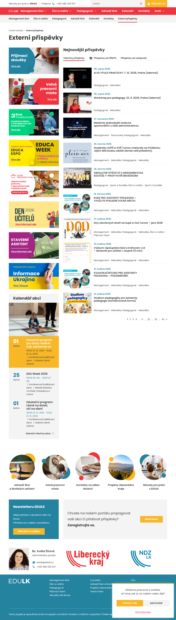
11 (142, 319)
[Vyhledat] (141, 3)
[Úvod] (13, 11)
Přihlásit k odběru (29, 531)
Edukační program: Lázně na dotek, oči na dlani (39, 405)
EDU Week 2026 (37, 374)
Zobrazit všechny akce (38, 433)
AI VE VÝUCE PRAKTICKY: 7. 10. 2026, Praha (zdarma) (126, 73)
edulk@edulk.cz (45, 562)
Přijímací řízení (57, 591)
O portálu (95, 580)
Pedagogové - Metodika (107, 85)
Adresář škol (109, 11)
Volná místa (96, 591)
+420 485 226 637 (65, 3)
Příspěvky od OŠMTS (105, 58)
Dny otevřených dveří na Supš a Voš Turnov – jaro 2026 (128, 223)
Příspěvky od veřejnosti (134, 58)
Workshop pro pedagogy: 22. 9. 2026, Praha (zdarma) (127, 98)
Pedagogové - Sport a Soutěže (110, 185)
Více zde (15, 66)
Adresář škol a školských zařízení (108, 584)
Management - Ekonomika (108, 135)
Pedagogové (85, 11)
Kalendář (128, 11)
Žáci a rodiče (60, 11)
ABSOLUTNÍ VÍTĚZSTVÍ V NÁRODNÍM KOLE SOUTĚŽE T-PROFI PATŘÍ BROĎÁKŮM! (118, 174)
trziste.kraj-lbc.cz (19, 192)
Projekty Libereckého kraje (104, 587)
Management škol (32, 11)
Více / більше (20, 285)
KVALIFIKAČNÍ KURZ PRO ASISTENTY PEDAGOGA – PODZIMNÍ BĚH (115, 274)
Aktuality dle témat (60, 595)
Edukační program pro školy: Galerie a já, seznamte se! (39, 343)
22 (148, 319)
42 (163, 319)
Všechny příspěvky (73, 58)
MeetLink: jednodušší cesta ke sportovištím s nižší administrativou (116, 124)
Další (158, 11)
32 (156, 319)
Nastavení (156, 603)
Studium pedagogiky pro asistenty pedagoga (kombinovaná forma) (115, 299)
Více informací (143, 612)
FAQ (133, 580)
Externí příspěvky (127, 18)
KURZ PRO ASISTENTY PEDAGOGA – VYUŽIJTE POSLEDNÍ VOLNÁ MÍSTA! (115, 199)
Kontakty (144, 11)
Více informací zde (25, 224)
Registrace (151, 519)
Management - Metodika (107, 160)
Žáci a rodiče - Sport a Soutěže (145, 185)
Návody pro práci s (23, 3)
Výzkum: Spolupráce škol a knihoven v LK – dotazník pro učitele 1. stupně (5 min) (119, 249)
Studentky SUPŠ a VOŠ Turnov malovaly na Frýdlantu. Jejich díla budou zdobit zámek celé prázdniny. (127, 149)
